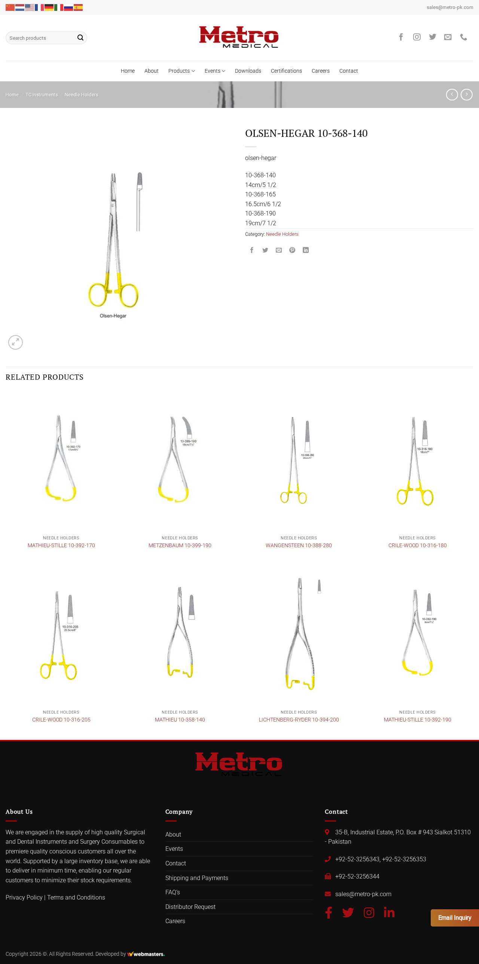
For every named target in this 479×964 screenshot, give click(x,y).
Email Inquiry (455, 917)
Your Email (182, 454)
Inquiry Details (184, 512)
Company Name (189, 483)
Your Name (183, 425)
